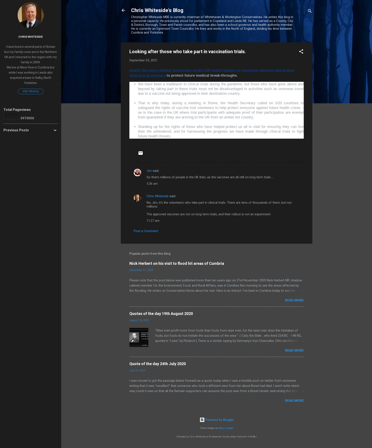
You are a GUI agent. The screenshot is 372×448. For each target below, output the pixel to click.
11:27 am (153, 221)
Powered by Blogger (219, 420)
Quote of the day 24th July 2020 (157, 363)
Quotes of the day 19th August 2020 (161, 313)
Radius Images (226, 428)
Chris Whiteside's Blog (157, 10)
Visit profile (30, 91)
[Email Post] (140, 155)
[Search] (309, 11)
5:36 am (152, 184)
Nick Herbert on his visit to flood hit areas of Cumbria (176, 263)
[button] (301, 52)
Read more (294, 300)
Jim (149, 171)
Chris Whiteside (158, 196)
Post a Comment (146, 231)
